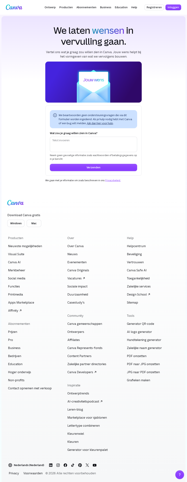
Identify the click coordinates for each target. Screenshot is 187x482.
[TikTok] (73, 465)
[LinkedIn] (51, 465)
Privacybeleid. (113, 180)
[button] (50, 7)
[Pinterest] (80, 465)
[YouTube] (95, 465)
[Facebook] (65, 465)
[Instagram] (58, 465)
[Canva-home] (14, 7)
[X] (87, 465)
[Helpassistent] (179, 474)
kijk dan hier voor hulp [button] (100, 123)
